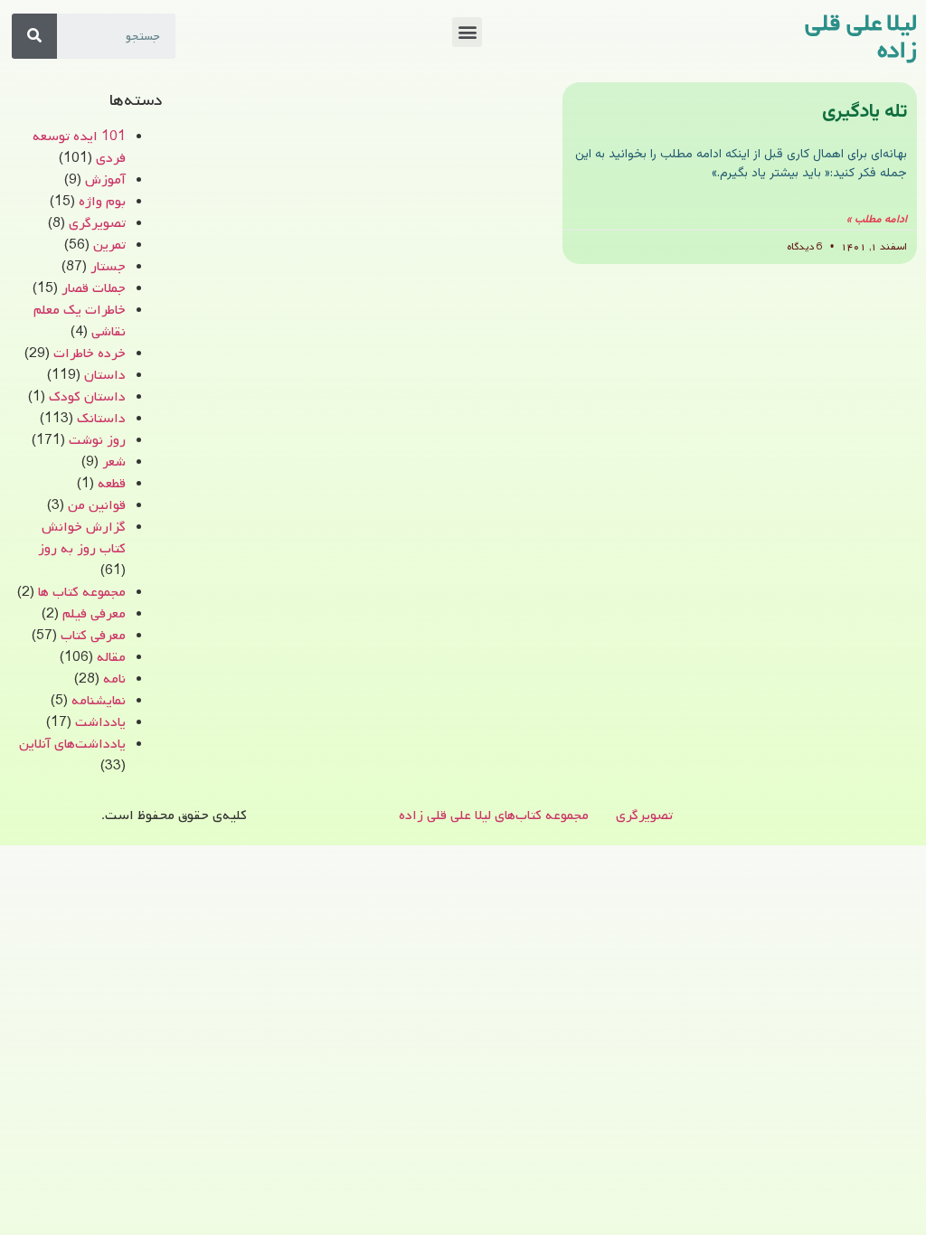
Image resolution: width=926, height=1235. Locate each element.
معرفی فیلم (94, 614)
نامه (114, 679)
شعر (114, 462)
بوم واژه (102, 201)
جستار (108, 267)
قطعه (112, 484)
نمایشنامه (98, 701)
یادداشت (100, 722)
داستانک (101, 418)
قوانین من (97, 505)
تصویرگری (97, 223)
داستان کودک (87, 397)
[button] (467, 32)
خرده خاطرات (89, 353)
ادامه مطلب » (876, 219)
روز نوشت (97, 440)
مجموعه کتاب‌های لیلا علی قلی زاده (494, 815)
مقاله (111, 657)
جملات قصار (93, 288)
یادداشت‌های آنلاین (72, 744)
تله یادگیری (864, 112)
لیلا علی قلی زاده (861, 37)
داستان (105, 375)
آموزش (105, 180)
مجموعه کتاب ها (82, 592)
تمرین (109, 245)
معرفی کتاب (93, 635)
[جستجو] (34, 36)
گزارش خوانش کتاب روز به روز (82, 538)
